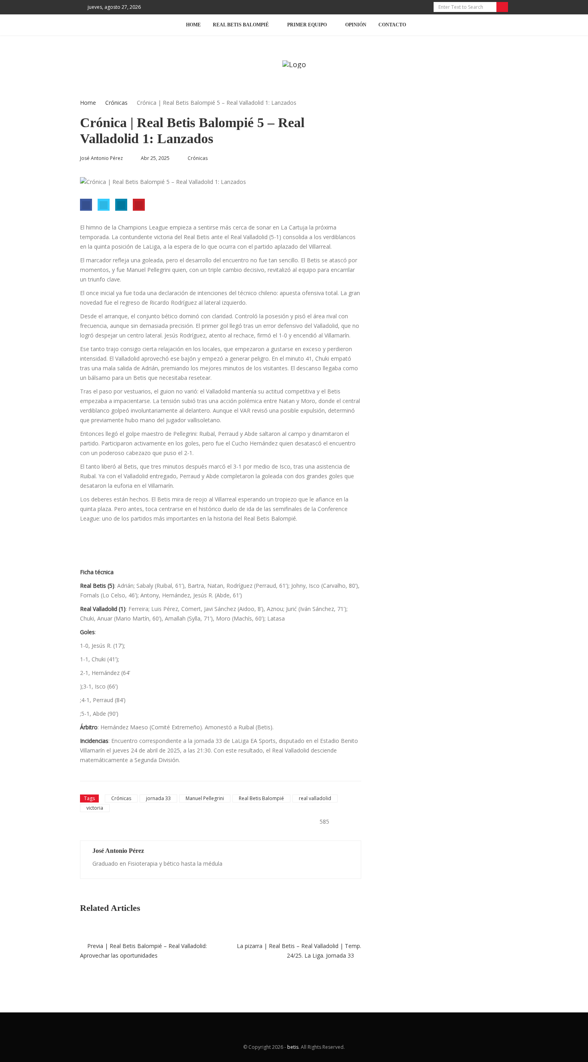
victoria (94, 807)
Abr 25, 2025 (155, 158)
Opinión (355, 25)
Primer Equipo (307, 25)
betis (292, 1047)
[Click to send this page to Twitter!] (104, 205)
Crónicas (116, 102)
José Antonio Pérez (118, 850)
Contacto (392, 25)
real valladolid (315, 798)
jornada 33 (158, 798)
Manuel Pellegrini (205, 798)
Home (193, 25)
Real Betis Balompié (261, 798)
